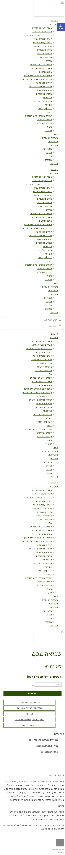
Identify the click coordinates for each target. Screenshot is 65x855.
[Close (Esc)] (62, 849)
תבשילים (48, 148)
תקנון (61, 757)
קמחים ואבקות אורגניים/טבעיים (37, 79)
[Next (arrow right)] (59, 852)
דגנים (49, 112)
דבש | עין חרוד (45, 108)
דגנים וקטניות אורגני (42, 42)
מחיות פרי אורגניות (43, 57)
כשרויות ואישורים (50, 137)
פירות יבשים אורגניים (42, 27)
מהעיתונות (53, 141)
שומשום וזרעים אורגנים (41, 46)
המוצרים (54, 24)
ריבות (49, 126)
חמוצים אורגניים (44, 49)
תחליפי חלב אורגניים (42, 101)
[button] (61, 27)
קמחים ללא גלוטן (44, 82)
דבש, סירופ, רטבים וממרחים (39, 35)
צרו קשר (54, 163)
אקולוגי (48, 104)
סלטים (49, 156)
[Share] (59, 849)
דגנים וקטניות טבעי (43, 38)
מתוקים (48, 159)
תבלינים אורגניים (44, 93)
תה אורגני (47, 97)
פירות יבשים (29, 725)
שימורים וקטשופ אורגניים (40, 86)
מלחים (49, 60)
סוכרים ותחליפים (44, 119)
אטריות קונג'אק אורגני (42, 31)
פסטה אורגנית (45, 71)
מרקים (49, 152)
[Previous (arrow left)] (62, 852)
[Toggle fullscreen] (56, 849)
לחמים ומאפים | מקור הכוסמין (38, 115)
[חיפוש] (33, 685)
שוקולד (48, 130)
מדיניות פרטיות (57, 763)
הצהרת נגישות (57, 769)
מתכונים (54, 145)
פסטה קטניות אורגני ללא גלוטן (38, 75)
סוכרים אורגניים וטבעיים (41, 64)
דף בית (54, 20)
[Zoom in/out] (53, 849)
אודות (55, 134)
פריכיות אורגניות (44, 53)
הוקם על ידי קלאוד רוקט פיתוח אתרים (47, 834)
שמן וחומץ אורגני (44, 90)
